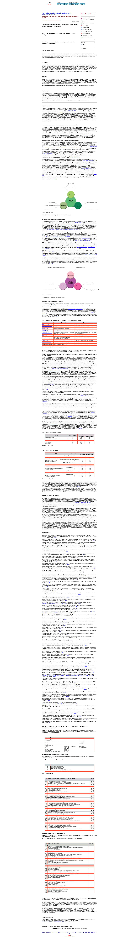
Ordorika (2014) (45, 340)
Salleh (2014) (44, 335)
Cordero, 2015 (50, 384)
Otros (84, 44)
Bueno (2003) (45, 324)
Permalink (85, 48)
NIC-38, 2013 (78, 229)
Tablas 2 (80, 428)
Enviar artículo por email (87, 37)
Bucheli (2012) (45, 330)
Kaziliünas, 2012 (84, 147)
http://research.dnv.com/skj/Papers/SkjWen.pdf (52, 703)
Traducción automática (87, 35)
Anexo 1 (49, 381)
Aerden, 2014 (76, 240)
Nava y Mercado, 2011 (48, 248)
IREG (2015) (89, 502)
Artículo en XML (86, 27)
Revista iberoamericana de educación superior (56, 13)
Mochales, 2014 (45, 401)
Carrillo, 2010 (72, 229)
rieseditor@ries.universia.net (69, 936)
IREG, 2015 (53, 304)
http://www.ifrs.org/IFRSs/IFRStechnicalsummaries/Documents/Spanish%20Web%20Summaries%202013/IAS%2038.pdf (67, 675)
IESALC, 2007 (59, 112)
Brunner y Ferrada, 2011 (79, 222)
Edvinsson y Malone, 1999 (52, 229)
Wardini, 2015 (83, 168)
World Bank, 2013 (79, 309)
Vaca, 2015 (85, 134)
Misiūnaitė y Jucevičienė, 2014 (47, 153)
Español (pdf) (85, 25)
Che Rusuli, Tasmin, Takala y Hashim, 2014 (60, 368)
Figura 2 (51, 263)
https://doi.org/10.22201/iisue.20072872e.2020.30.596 (53, 921)
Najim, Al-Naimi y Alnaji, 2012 (82, 247)
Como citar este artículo (87, 31)
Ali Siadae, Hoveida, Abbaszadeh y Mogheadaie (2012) (47, 333)
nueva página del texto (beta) (88, 23)
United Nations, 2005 (72, 309)
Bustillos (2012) (45, 328)
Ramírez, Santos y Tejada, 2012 (48, 251)
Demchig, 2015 (89, 168)
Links (55, 537)
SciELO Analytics (86, 17)
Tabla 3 (78, 486)
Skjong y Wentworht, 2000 (46, 414)
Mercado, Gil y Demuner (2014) (80, 502)
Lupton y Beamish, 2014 (68, 147)
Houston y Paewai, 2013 (89, 254)
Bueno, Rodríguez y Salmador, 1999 (63, 229)
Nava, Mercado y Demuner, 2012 (52, 236)
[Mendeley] (82, 44)
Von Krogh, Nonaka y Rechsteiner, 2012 (56, 147)
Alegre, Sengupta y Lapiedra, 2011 (82, 164)
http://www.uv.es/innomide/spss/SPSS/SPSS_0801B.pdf (54, 603)
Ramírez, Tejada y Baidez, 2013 (85, 240)
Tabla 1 (56, 316)
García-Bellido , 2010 (54, 423)
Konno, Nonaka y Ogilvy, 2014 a (88, 160)
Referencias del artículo (87, 29)
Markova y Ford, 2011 (76, 147)
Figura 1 (55, 179)
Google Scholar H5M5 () (88, 19)
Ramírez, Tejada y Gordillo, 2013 (64, 236)
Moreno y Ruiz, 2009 (71, 110)
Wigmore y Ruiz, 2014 (84, 395)
